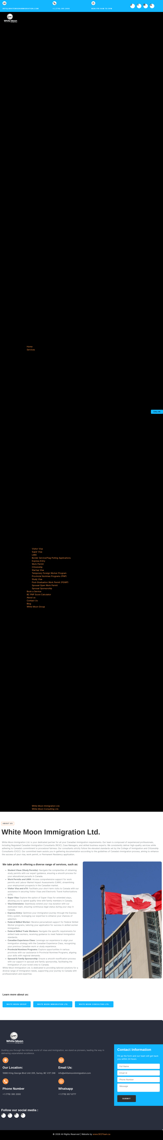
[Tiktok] (132, 6)
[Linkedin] (145, 6)
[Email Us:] (61, 1060)
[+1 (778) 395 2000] (54, 3)
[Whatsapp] (61, 1081)
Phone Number (13, 1088)
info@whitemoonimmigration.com (21, 9)
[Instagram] (139, 6)
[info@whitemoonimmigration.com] (4, 3)
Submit (126, 1099)
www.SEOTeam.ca (101, 1134)
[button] (85, 179)
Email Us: (65, 1067)
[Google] (152, 6)
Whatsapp (65, 1088)
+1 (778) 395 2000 (61, 9)
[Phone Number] (5, 1081)
